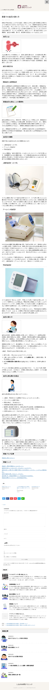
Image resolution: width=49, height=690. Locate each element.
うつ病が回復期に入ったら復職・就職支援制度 (21, 665)
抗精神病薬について (14, 584)
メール (6, 533)
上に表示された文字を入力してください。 (12, 545)
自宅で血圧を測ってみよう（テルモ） (13, 474)
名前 (5, 529)
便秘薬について (13, 604)
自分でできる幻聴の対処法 (15, 656)
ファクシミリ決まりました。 (17, 613)
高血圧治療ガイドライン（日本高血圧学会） (14, 477)
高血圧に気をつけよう (8, 458)
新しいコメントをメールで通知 (10, 553)
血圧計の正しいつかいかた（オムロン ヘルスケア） (17, 468)
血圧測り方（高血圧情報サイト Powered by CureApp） (17, 476)
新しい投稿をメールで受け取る (10, 556)
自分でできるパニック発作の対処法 (18, 638)
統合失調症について (14, 594)
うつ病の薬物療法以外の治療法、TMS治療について (16, 623)
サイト (5, 538)
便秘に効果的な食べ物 (14, 674)
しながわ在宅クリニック (25, 684)
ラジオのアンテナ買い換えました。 (19, 574)
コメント (6, 512)
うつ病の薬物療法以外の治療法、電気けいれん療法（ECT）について (23, 488)
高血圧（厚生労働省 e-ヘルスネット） (13, 466)
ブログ (4, 504)
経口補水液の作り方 (36, 486)
